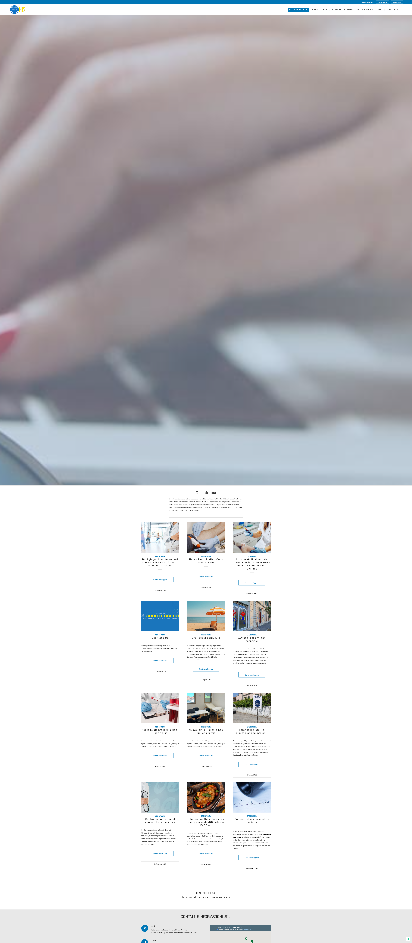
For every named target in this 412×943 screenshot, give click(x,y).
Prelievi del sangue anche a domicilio (251, 820)
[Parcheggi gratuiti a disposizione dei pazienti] (252, 708)
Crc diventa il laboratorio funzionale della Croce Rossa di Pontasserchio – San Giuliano (252, 564)
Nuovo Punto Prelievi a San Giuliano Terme (206, 731)
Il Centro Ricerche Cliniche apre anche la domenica (160, 820)
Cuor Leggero (160, 638)
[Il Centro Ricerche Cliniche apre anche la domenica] (160, 797)
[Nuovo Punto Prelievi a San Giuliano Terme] (206, 708)
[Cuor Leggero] (160, 616)
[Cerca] (402, 9)
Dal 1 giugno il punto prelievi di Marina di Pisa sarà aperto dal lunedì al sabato (160, 562)
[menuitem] (382, 2)
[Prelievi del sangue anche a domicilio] (252, 797)
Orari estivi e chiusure (206, 638)
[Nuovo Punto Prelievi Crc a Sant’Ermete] (206, 537)
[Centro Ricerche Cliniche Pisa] (19, 9)
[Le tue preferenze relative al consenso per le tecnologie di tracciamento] (408, 939)
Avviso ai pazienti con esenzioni (252, 639)
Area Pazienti (382, 2)
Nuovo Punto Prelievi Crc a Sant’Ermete (206, 561)
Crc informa (160, 556)
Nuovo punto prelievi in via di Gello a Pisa (160, 731)
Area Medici (397, 2)
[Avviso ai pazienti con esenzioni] (252, 616)
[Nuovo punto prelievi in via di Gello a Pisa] (160, 708)
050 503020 (370, 2)
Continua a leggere (160, 580)
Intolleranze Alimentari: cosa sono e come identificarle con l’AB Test (206, 822)
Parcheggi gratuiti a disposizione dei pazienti (251, 731)
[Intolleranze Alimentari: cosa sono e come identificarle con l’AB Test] (206, 797)
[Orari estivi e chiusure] (206, 616)
